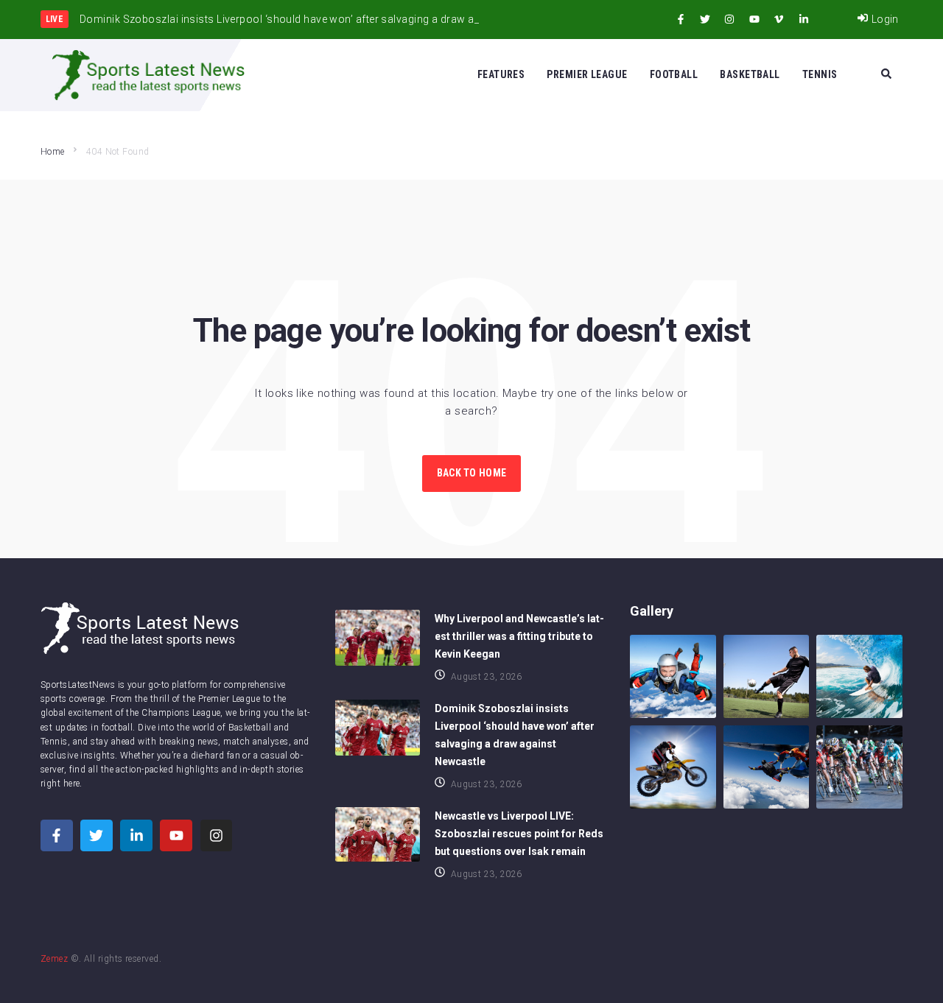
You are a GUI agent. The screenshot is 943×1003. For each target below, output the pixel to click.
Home (53, 152)
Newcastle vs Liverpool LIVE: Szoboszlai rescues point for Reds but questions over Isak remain (519, 833)
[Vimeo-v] (778, 19)
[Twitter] (705, 19)
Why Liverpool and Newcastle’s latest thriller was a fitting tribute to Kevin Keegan (519, 636)
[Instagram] (729, 19)
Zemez (54, 959)
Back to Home (471, 473)
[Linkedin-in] (803, 19)
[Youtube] (754, 19)
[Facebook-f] (680, 19)
